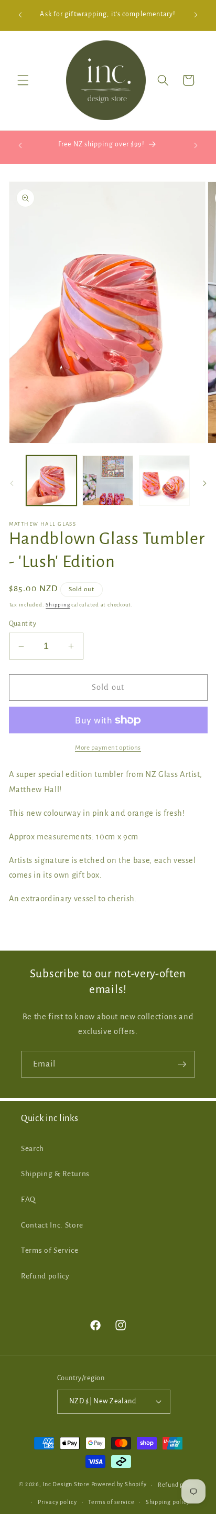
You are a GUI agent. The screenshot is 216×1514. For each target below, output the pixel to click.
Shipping (58, 604)
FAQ (28, 1199)
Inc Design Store (65, 1484)
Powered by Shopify (119, 1484)
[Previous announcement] (20, 15)
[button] (23, 80)
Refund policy (45, 1276)
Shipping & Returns (55, 1174)
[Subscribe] (182, 1064)
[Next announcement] (196, 15)
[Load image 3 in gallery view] (164, 480)
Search (32, 1149)
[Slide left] (11, 483)
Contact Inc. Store (52, 1225)
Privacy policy (57, 1502)
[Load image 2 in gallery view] (107, 480)
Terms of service (111, 1502)
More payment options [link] (108, 747)
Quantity (23, 623)
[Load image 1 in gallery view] (51, 480)
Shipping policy (168, 1502)
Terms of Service (50, 1250)
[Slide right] (204, 483)
